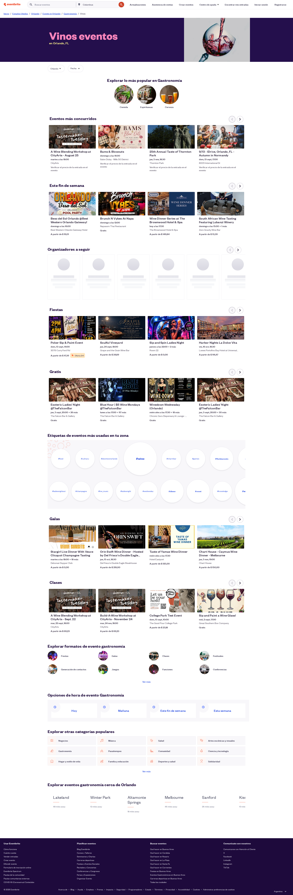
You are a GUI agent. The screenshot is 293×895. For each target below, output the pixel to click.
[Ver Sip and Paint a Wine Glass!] (220, 600)
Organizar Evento (84, 878)
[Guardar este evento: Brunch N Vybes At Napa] (134, 211)
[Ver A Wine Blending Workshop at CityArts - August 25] (72, 137)
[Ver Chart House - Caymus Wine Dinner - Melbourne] (220, 537)
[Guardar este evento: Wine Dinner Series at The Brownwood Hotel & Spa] (183, 211)
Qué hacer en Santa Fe (160, 863)
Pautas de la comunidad (14, 874)
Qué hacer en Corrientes (161, 867)
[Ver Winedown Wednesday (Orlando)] (171, 390)
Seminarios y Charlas (86, 856)
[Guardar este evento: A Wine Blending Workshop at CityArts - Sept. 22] (84, 608)
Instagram (227, 863)
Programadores (135, 889)
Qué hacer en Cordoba (160, 852)
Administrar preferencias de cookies (219, 889)
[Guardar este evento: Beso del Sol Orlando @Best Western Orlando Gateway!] (84, 211)
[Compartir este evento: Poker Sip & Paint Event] (92, 335)
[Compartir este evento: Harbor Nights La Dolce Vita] (240, 335)
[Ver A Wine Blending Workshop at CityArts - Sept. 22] (72, 600)
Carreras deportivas (85, 860)
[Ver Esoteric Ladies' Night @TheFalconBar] (72, 390)
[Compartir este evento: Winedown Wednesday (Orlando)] (190, 397)
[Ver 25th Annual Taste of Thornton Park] (171, 137)
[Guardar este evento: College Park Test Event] (183, 608)
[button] (209, 4)
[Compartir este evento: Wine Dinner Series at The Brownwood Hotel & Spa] (190, 211)
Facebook (227, 856)
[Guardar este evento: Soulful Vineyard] (134, 335)
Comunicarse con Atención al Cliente (239, 849)
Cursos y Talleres (84, 852)
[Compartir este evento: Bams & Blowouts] (141, 144)
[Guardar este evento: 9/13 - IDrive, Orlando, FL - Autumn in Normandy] (233, 144)
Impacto (109, 889)
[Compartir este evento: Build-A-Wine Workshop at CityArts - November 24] (141, 608)
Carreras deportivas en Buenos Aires (166, 878)
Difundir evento (10, 863)
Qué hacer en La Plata (159, 860)
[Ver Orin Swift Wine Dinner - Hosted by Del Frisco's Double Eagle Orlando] (121, 537)
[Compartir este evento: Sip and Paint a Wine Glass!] (240, 608)
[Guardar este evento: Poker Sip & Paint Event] (84, 335)
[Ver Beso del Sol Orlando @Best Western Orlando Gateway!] (72, 203)
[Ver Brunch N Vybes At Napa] (121, 203)
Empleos (90, 889)
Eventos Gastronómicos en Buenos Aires (167, 874)
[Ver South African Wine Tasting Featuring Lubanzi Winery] (220, 203)
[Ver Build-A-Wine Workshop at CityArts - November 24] (121, 600)
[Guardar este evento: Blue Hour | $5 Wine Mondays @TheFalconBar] (134, 397)
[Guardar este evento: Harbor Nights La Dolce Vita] (233, 335)
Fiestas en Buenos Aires (160, 871)
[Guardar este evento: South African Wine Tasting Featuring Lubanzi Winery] (233, 211)
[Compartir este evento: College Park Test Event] (190, 608)
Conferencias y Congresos (88, 871)
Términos (158, 889)
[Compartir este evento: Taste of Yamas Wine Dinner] (190, 544)
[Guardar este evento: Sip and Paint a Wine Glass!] (233, 608)
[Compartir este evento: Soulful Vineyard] (141, 335)
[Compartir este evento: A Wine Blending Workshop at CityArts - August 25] (92, 144)
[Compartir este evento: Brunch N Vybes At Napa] (141, 211)
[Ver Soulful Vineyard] (121, 328)
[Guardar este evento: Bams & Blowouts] (134, 144)
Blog (72, 889)
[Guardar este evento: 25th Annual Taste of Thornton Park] (183, 144)
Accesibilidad (184, 889)
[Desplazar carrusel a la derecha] (240, 119)
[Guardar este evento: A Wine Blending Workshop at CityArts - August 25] (84, 144)
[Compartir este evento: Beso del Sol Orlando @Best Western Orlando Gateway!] (92, 211)
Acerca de (62, 889)
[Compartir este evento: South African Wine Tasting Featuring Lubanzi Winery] (240, 211)
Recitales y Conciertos (86, 867)
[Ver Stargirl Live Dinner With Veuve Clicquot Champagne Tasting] (72, 537)
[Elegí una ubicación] (79, 4)
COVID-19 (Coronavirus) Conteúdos (19, 882)
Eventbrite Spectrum (12, 871)
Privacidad (170, 889)
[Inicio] (12, 4)
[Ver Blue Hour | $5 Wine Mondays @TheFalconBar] (121, 390)
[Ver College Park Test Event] (171, 600)
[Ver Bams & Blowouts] (121, 137)
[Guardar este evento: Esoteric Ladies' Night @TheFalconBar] (84, 397)
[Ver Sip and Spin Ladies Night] (171, 328)
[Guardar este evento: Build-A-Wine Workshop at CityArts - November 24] (134, 608)
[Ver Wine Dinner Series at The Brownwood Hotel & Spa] (171, 203)
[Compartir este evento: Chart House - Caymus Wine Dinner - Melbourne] (240, 544)
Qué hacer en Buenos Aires (162, 849)
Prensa (100, 889)
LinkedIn (227, 860)
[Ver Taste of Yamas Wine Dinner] (171, 537)
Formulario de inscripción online (17, 867)
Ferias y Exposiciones (86, 874)
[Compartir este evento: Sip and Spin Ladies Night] (190, 335)
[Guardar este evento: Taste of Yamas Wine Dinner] (183, 544)
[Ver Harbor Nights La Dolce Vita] (220, 328)
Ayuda (80, 889)
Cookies (196, 889)
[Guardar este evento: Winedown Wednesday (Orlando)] (183, 397)
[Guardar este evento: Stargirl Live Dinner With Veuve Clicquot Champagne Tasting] (84, 544)
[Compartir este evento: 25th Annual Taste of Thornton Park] (190, 144)
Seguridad (120, 889)
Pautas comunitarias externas (16, 878)
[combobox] (100, 4)
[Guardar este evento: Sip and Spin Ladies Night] (183, 335)
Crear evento (9, 860)
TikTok (226, 867)
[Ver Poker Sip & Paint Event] (72, 328)
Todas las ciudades (158, 882)
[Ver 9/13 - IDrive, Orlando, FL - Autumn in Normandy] (220, 137)
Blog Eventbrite (83, 849)
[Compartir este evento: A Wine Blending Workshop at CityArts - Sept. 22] (92, 608)
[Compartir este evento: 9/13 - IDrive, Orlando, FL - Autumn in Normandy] (240, 144)
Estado (148, 889)
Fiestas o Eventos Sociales (88, 863)
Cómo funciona (10, 849)
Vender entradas (11, 856)
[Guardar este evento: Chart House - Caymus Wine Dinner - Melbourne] (233, 544)
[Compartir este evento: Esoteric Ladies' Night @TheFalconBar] (92, 397)
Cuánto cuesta (10, 852)
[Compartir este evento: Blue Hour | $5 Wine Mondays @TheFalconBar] (141, 397)
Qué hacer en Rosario (159, 856)
